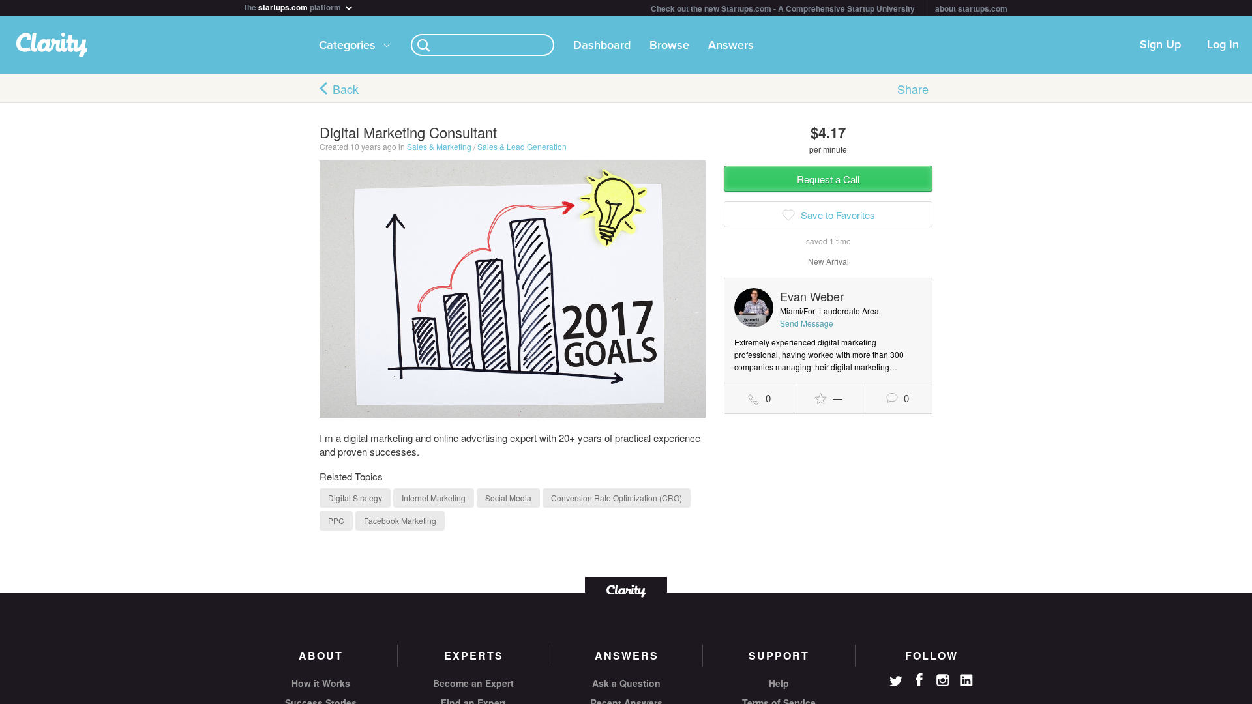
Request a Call (828, 179)
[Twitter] (895, 682)
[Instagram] (942, 680)
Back (346, 88)
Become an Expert (473, 683)
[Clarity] (626, 589)
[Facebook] (919, 679)
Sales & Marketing (439, 146)
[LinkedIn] (966, 680)
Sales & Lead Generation (522, 146)
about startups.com (971, 8)
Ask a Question (626, 683)
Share (913, 88)
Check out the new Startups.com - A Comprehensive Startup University (783, 8)
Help (779, 683)
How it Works (320, 683)
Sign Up (1160, 45)
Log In (1223, 45)
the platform (294, 6)
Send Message (806, 323)
